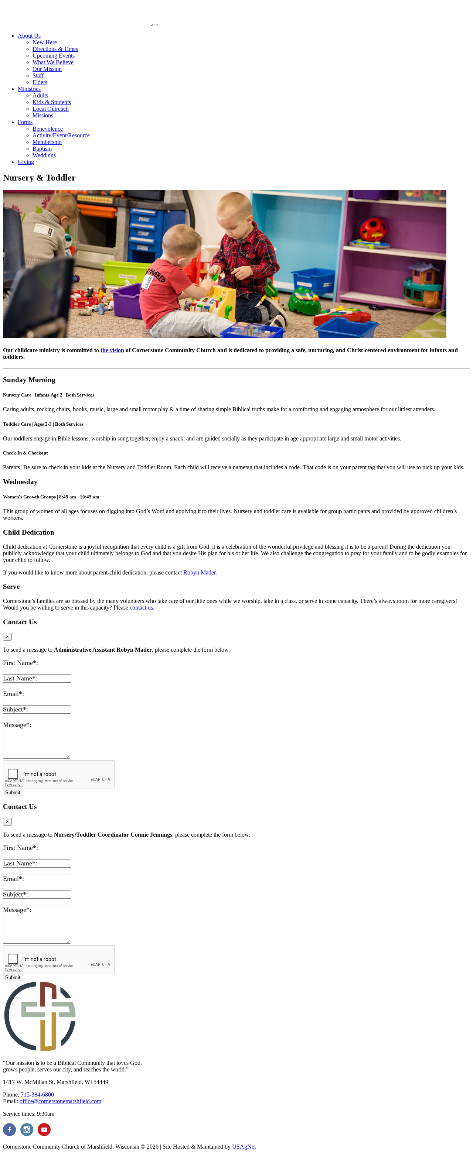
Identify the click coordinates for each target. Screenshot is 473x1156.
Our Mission (47, 69)
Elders (40, 82)
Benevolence (48, 129)
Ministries (29, 89)
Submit (12, 792)
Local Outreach (51, 109)
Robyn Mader (199, 572)
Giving (26, 162)
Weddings (44, 155)
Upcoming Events (54, 55)
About (29, 35)
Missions (43, 115)
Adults (40, 95)
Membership (47, 142)
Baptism (42, 148)
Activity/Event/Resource (61, 135)
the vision (112, 350)
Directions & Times (55, 49)
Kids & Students (52, 102)
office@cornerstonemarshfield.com (60, 1101)
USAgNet (244, 1146)
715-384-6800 (37, 1094)
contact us (141, 607)
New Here (45, 42)
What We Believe (53, 62)
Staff (38, 75)
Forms (25, 122)
